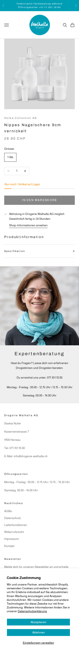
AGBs (8, 511)
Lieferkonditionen (15, 525)
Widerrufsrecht (14, 532)
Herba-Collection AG (20, 118)
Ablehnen (38, 632)
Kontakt (9, 546)
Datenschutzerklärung (32, 611)
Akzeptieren (38, 622)
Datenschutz (12, 518)
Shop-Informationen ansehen (28, 225)
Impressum (11, 538)
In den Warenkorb (39, 200)
